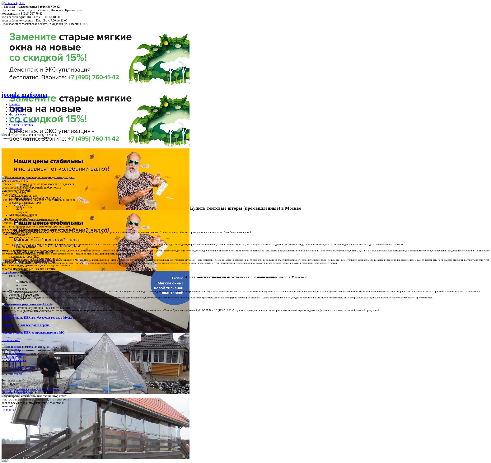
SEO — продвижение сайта (21, 392)
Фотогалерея (17, 114)
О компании (17, 107)
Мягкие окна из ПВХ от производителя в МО (33, 332)
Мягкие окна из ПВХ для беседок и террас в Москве (38, 317)
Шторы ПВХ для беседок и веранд (25, 325)
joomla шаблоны (24, 94)
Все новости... (11, 340)
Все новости (21, 199)
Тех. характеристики (22, 121)
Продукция (16, 111)
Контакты (15, 128)
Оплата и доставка (21, 124)
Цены (13, 117)
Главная (14, 104)
